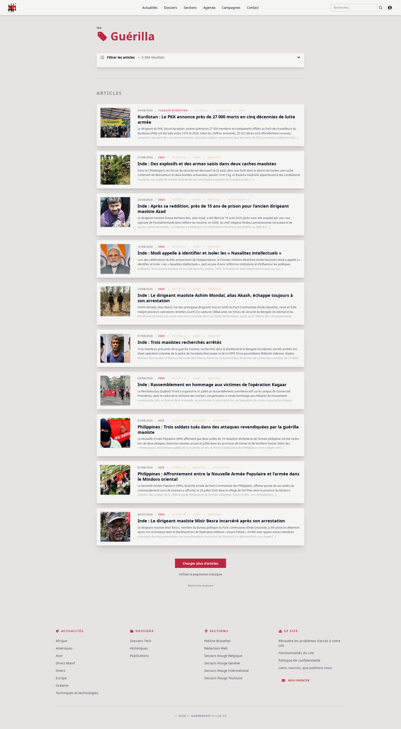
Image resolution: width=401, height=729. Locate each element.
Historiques (139, 648)
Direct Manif (65, 663)
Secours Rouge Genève (222, 663)
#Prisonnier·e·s (238, 199)
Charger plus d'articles (200, 563)
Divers (60, 670)
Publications (139, 655)
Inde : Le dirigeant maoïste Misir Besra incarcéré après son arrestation (211, 521)
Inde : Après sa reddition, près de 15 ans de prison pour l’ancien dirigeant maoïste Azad (213, 208)
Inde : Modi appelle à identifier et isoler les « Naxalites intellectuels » (209, 253)
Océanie (62, 685)
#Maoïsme (214, 157)
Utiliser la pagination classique (200, 574)
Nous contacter (298, 680)
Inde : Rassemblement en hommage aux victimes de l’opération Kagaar (212, 384)
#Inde (197, 157)
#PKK (242, 110)
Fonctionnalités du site (296, 653)
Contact (253, 7)
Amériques (64, 648)
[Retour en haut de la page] (390, 718)
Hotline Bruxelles (217, 641)
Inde (161, 157)
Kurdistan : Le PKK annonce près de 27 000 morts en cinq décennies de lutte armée (216, 119)
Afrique (61, 641)
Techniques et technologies (77, 693)
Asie (161, 420)
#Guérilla (201, 110)
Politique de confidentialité (299, 660)
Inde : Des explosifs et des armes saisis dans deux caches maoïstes (207, 163)
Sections (190, 7)
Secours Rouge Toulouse (223, 678)
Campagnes (231, 7)
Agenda (209, 7)
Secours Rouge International (226, 670)
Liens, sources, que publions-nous (305, 668)
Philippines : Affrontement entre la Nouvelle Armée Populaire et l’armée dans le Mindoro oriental (218, 476)
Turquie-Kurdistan (173, 110)
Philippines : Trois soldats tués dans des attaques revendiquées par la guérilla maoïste (218, 429)
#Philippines (221, 420)
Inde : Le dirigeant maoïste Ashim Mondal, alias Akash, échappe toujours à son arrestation (215, 297)
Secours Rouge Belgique (223, 655)
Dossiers (170, 7)
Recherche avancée (200, 585)
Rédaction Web (216, 648)
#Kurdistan (223, 110)
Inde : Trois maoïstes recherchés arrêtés (179, 342)
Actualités (150, 7)
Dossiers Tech (140, 641)
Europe (61, 678)
